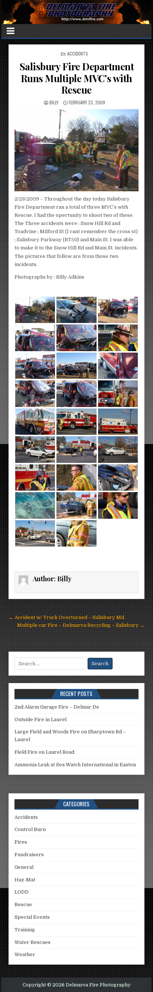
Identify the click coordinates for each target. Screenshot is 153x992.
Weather (24, 954)
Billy (53, 102)
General (23, 867)
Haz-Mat (24, 879)
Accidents (77, 53)
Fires (20, 842)
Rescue (23, 904)
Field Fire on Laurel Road (44, 752)
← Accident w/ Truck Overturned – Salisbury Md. (67, 617)
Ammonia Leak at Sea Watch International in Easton (75, 764)
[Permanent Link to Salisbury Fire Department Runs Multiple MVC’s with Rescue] (76, 150)
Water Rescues (32, 942)
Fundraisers (29, 854)
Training (24, 929)
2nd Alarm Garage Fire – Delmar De (56, 707)
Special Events (32, 917)
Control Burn (30, 829)
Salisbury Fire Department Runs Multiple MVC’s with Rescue (76, 78)
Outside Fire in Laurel (40, 719)
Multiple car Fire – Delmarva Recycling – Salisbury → (80, 625)
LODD (21, 892)
